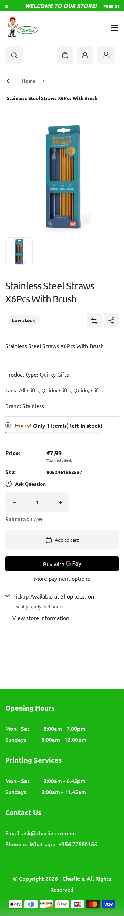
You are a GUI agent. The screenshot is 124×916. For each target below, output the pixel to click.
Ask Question (30, 484)
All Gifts (29, 390)
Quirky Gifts (54, 374)
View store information (40, 617)
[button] (19, 251)
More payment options (62, 578)
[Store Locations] (106, 55)
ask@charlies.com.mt (49, 833)
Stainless (33, 405)
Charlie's (73, 878)
